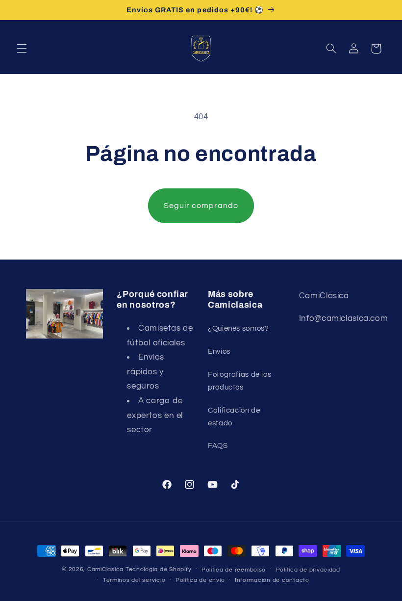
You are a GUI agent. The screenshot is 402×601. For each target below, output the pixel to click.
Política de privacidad (308, 570)
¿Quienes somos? (238, 328)
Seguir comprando (201, 205)
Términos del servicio (134, 580)
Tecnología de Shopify (158, 569)
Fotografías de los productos (239, 381)
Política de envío (200, 580)
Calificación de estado (234, 417)
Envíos (219, 351)
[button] (21, 48)
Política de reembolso (233, 570)
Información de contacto (272, 580)
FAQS (218, 445)
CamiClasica (105, 569)
